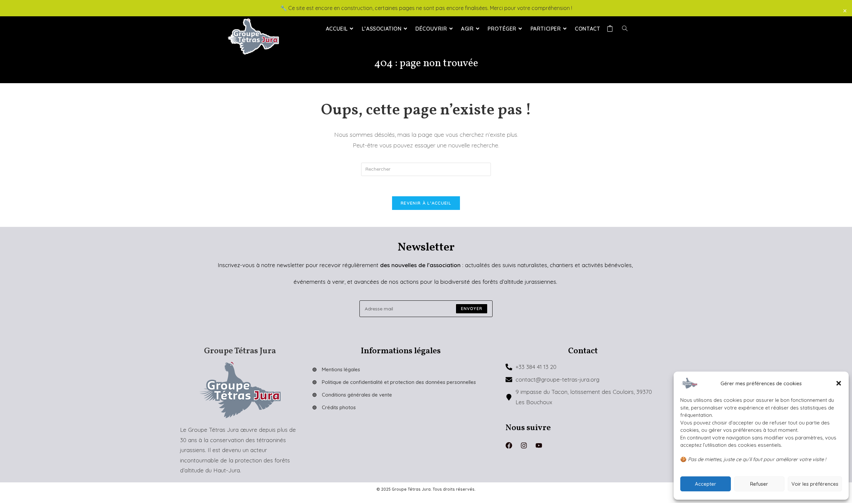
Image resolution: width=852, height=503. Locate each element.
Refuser (759, 484)
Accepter (705, 484)
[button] (838, 383)
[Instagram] (524, 445)
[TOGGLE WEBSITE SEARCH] (625, 28)
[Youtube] (538, 445)
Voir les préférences (814, 484)
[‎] (611, 28)
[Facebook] (509, 445)
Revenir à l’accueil (426, 203)
